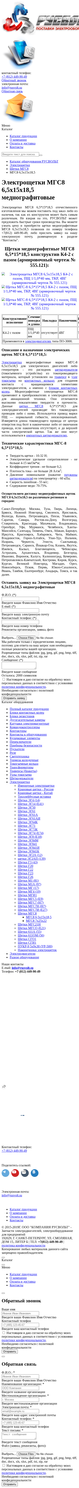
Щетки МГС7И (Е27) (32, 910)
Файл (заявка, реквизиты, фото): (24, 1445)
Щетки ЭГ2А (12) (30, 855)
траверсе (60, 377)
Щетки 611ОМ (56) (31, 935)
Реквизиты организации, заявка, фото (28, 629)
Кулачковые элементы (25, 738)
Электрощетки (12, 362)
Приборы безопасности (26, 745)
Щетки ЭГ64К (28, 822)
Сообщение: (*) (12, 660)
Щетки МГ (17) (28, 888)
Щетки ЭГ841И (29, 847)
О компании (18, 139)
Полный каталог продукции (29, 709)
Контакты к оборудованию (28, 734)
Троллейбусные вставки (34, 796)
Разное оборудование (24, 957)
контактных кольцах (40, 380)
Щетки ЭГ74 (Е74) (31, 833)
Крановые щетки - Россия (35, 789)
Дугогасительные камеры (27, 720)
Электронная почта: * (17, 1407)
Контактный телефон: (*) (19, 618)
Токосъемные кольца (24, 763)
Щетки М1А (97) (29, 884)
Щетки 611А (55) (29, 931)
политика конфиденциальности (23, 1245)
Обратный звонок (14, 80)
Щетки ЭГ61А (28, 815)
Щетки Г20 (25, 866)
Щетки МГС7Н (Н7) (32, 906)
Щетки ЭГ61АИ (29, 818)
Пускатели (17, 749)
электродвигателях (38, 341)
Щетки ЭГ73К (28, 829)
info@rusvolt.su (12, 87)
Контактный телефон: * (18, 1418)
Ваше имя (8, 1309)
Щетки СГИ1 (27, 942)
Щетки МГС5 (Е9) (30, 899)
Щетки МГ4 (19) (29, 891)
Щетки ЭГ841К (28, 851)
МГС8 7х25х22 (36, 920)
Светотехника (19, 756)
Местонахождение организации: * (25, 1395)
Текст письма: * (12, 1430)
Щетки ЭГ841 (27, 844)
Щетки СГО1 (27, 939)
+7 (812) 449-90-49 (14, 76)
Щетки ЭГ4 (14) (29, 800)
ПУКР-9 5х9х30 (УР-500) (35, 946)
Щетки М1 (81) (28, 880)
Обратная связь (12, 91)
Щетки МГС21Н (29, 924)
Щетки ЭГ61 (26, 811)
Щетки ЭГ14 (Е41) (31, 804)
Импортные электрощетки (36, 785)
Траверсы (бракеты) (23, 771)
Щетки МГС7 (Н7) (31, 902)
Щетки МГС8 (27, 913)
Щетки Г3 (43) (28, 862)
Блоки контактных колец (27, 712)
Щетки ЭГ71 (26, 826)
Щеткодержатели (21, 778)
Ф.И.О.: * (8, 1372)
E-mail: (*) (8, 606)
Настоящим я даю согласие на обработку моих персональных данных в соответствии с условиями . (37, 683)
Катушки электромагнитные (29, 723)
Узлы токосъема (21, 774)
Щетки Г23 (25, 873)
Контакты (16, 147)
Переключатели (20, 741)
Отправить (9, 1351)
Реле (13, 752)
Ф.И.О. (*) (9, 595)
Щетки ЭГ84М (28, 840)
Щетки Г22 (25, 869)
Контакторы (18, 731)
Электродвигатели (22, 953)
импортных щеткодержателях (46, 435)
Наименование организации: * (23, 1384)
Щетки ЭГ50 (26, 807)
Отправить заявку (14, 698)
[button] (39, 125)
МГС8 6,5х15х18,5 (38, 917)
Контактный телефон (16, 1321)
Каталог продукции (23, 136)
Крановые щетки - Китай (35, 793)
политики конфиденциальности (24, 687)
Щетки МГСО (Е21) (32, 928)
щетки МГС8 (31, 406)
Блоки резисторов (22, 716)
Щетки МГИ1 (27, 895)
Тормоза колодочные (24, 760)
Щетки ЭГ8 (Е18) (30, 836)
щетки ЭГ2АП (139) (32, 858)
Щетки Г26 (25, 877)
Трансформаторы (21, 767)
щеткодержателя (66, 369)
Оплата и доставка (22, 143)
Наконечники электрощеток (37, 950)
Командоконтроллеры (25, 727)
